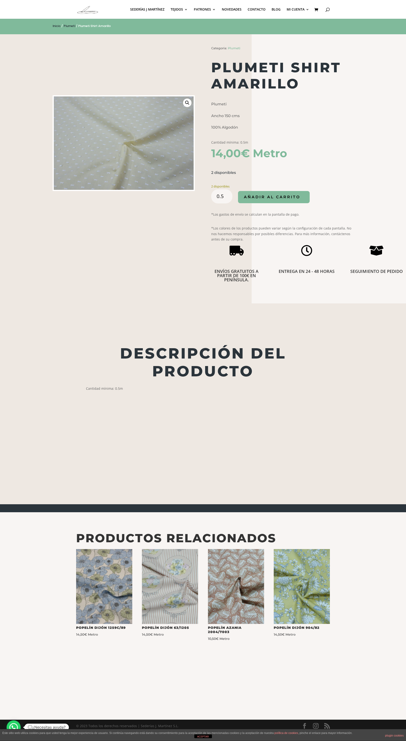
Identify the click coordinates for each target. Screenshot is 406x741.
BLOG (276, 9)
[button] (187, 103)
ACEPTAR (203, 736)
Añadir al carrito (272, 197)
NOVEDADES (232, 9)
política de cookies (286, 733)
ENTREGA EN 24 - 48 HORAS (307, 271)
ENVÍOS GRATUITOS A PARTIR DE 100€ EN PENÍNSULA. (236, 275)
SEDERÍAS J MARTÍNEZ (147, 9)
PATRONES (202, 9)
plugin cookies (394, 735)
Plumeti (69, 26)
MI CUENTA (295, 9)
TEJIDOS (177, 9)
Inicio (57, 26)
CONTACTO (256, 9)
